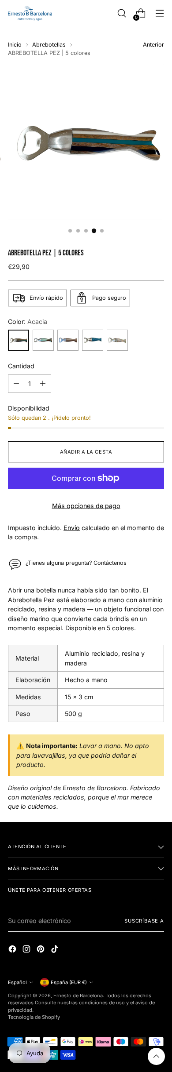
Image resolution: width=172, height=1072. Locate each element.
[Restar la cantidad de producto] (16, 383)
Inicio (15, 44)
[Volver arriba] (156, 1056)
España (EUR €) (69, 982)
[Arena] (68, 340)
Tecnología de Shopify (34, 1017)
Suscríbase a (144, 921)
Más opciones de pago (86, 505)
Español (17, 982)
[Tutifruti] (117, 340)
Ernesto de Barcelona (78, 995)
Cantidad (21, 366)
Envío (72, 527)
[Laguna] (43, 340)
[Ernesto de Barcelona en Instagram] (27, 950)
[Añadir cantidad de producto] (43, 383)
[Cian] (92, 340)
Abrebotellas (49, 44)
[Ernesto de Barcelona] (30, 13)
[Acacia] (18, 340)
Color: (27, 321)
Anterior (153, 44)
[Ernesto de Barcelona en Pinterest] (41, 950)
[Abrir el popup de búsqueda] (121, 13)
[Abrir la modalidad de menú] (159, 13)
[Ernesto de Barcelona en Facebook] (13, 950)
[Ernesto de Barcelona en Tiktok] (55, 950)
